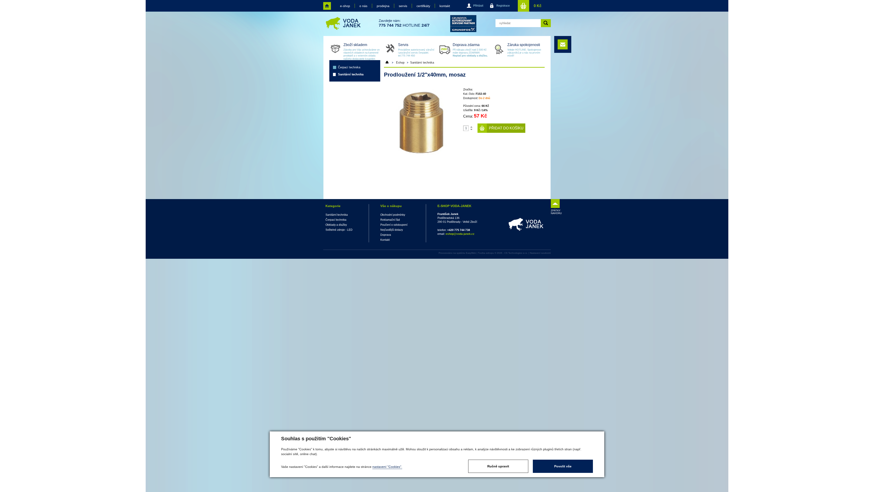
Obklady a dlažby (336, 224)
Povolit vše (563, 466)
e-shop (345, 6)
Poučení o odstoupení (393, 224)
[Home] (389, 62)
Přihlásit (478, 5)
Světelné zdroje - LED (339, 229)
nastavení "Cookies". (387, 467)
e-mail (563, 44)
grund (463, 23)
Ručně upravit (498, 466)
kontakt (445, 6)
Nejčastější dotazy (391, 229)
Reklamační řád (390, 219)
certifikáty (423, 6)
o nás (363, 6)
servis (403, 6)
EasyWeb (471, 253)
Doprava (385, 234)
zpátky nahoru (555, 212)
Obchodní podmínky (392, 214)
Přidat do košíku (506, 128)
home (327, 6)
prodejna (383, 6)
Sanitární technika (350, 74)
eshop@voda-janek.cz (460, 234)
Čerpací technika (349, 67)
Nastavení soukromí (540, 253)
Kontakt (385, 239)
